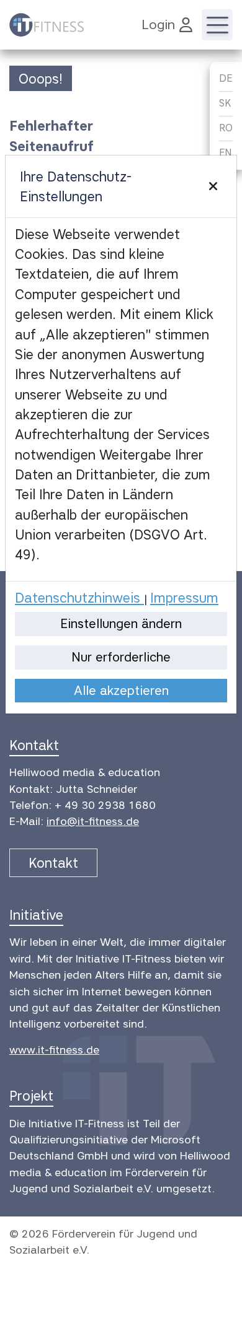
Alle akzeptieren (121, 690)
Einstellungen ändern (121, 623)
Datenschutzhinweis (79, 598)
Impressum (184, 598)
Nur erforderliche (121, 657)
